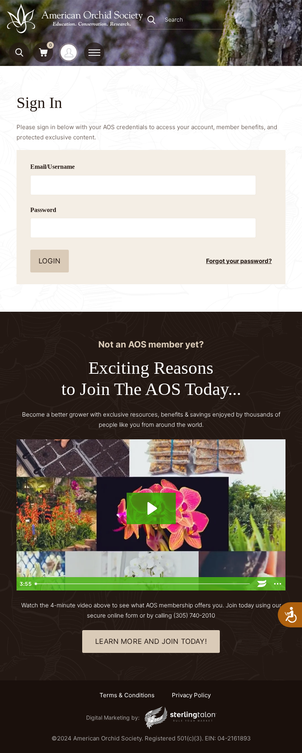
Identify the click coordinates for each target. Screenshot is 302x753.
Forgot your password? (239, 261)
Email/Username (52, 166)
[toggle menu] (94, 52)
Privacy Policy (191, 695)
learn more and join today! (151, 641)
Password (43, 210)
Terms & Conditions (127, 695)
